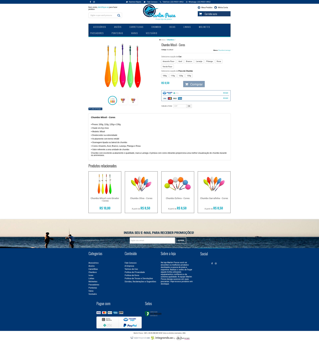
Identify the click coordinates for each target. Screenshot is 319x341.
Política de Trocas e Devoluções (139, 278)
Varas (90, 291)
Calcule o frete (166, 106)
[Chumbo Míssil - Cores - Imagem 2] (122, 100)
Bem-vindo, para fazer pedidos (102, 8)
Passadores (93, 285)
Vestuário (92, 294)
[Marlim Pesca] (159, 12)
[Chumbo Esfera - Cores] (177, 192)
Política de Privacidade (135, 272)
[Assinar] (181, 240)
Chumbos (170, 40)
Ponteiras (92, 288)
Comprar (196, 84)
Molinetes (92, 281)
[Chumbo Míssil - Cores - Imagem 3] (133, 100)
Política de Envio (132, 275)
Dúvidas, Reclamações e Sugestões (140, 281)
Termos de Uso (131, 269)
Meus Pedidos (206, 7)
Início (163, 40)
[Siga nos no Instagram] (94, 2)
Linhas (91, 278)
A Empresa (129, 266)
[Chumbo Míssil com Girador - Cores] (105, 192)
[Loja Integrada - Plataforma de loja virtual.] (140, 338)
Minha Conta (223, 7)
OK (189, 106)
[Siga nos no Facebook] (90, 2)
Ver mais (105, 207)
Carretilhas (93, 269)
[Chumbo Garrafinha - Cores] (214, 192)
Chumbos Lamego (224, 50)
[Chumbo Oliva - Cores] (141, 192)
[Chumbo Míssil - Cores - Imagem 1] (112, 100)
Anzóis (91, 266)
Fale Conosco (152, 2)
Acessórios (93, 263)
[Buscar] (119, 14)
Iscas (90, 275)
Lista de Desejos (96, 109)
